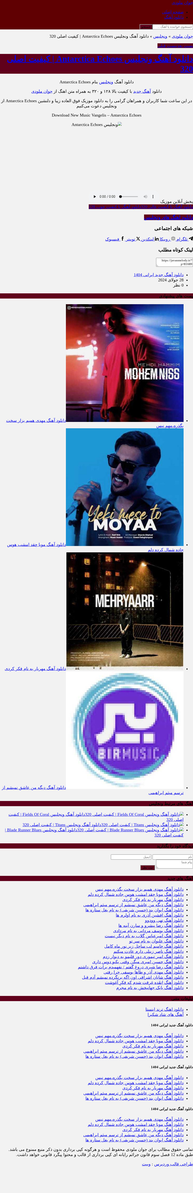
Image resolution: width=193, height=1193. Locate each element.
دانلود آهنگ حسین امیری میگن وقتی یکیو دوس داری (138, 961)
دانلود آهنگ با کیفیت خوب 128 (115, 206)
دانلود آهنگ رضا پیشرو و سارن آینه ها (151, 925)
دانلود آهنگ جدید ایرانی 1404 (159, 274)
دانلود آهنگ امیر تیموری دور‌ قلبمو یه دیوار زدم (143, 956)
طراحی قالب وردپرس (173, 1164)
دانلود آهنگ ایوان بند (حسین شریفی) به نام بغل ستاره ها (134, 910)
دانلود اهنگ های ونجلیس (168, 217)
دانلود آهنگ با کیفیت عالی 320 (167, 206)
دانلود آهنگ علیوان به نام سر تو (156, 941)
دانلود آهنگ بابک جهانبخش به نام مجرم (150, 987)
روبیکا (165, 239)
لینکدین (147, 239)
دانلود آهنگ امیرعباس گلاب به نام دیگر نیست (144, 936)
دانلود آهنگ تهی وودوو (164, 920)
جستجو (146, 26)
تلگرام (182, 239)
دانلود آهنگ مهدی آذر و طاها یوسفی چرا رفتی (144, 972)
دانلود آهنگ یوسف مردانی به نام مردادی (148, 930)
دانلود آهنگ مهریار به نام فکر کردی (153, 899)
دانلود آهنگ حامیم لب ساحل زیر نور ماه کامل (144, 946)
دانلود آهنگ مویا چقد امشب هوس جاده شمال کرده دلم (136, 894)
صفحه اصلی (173, 12)
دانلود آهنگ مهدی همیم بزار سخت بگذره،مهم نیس (139, 889)
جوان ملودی (182, 36)
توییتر (130, 239)
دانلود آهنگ (174, 17)
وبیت (146, 1164)
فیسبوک (113, 239)
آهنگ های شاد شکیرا (166, 1014)
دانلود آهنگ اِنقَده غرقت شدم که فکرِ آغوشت (144, 982)
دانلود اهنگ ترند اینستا (164, 1009)
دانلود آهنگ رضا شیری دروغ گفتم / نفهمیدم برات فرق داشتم (131, 967)
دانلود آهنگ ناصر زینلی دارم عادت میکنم (148, 951)
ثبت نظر (147, 867)
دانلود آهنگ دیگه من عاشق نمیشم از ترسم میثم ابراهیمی (133, 904)
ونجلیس (160, 36)
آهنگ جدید (142, 91)
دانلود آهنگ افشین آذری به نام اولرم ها (150, 915)
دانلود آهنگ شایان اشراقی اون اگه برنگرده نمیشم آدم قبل (133, 977)
